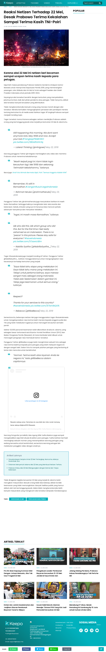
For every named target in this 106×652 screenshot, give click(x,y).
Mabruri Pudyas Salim (19, 26)
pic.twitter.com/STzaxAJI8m (27, 241)
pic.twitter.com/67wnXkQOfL (45, 305)
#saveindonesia (33, 238)
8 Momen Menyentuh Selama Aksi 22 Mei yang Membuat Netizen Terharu (35, 465)
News (5, 568)
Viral (10, 7)
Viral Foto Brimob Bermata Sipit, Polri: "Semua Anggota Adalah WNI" (39, 172)
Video (47, 3)
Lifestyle (20, 3)
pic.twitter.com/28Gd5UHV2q (28, 142)
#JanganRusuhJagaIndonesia (41, 186)
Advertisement (60, 622)
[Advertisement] (53, 523)
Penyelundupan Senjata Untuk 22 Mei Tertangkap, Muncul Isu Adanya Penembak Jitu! (33, 460)
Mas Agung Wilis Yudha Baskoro (41, 429)
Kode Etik (70, 625)
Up (101, 649)
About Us (58, 628)
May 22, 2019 (52, 147)
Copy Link (67, 648)
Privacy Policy (71, 628)
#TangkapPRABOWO (33, 139)
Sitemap (58, 630)
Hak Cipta (70, 622)
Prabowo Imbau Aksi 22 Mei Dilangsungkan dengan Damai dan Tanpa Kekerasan (33, 469)
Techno (35, 3)
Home (5, 7)
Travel (58, 3)
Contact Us (59, 625)
